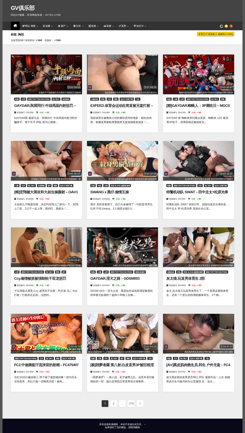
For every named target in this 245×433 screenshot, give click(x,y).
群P (49, 186)
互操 (93, 186)
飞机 (137, 99)
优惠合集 (94, 99)
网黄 (222, 99)
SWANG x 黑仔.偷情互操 (109, 192)
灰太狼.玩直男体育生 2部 (185, 278)
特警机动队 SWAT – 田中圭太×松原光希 (197, 192)
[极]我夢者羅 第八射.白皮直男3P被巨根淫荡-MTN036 (122, 367)
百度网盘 (41, 186)
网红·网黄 (30, 25)
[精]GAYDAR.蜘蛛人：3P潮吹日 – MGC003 (198, 107)
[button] (231, 26)
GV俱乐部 (23, 7)
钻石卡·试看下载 (127, 99)
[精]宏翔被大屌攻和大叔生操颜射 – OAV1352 (46, 194)
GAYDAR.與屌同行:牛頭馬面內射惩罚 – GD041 (45, 107)
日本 (79, 25)
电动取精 (65, 99)
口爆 (175, 99)
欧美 (94, 25)
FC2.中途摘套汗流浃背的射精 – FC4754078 (46, 367)
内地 (99, 186)
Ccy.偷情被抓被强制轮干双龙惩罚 (40, 278)
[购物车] (226, 25)
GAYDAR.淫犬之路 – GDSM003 (115, 278)
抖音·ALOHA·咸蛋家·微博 (120, 186)
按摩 (48, 25)
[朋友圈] (221, 25)
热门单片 (56, 99)
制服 (169, 99)
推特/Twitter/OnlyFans (39, 99)
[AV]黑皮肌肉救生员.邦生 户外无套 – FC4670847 (198, 367)
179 (131, 403)
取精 (109, 25)
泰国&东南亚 (140, 272)
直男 (124, 25)
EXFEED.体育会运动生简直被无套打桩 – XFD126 (121, 107)
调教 (116, 99)
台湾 (23, 99)
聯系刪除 (135, 427)
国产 (64, 25)
